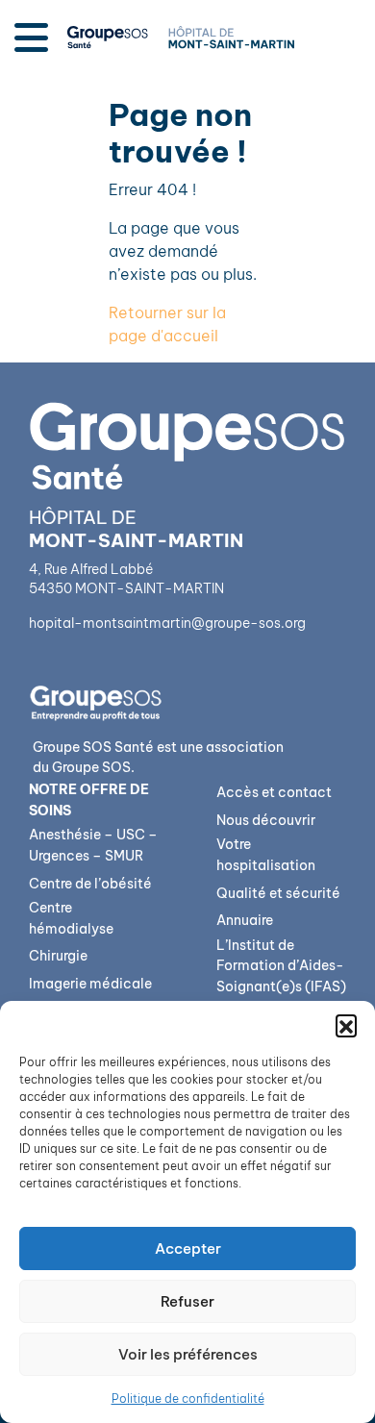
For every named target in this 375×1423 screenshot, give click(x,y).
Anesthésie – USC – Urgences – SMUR (93, 845)
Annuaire (244, 920)
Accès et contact (274, 792)
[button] (346, 1025)
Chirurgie (58, 955)
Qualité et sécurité (278, 893)
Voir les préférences (188, 1354)
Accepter (188, 1248)
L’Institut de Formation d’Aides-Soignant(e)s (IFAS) (281, 965)
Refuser (187, 1301)
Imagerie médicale (90, 983)
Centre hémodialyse (71, 918)
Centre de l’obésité (90, 883)
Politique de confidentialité (188, 1398)
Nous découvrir (265, 820)
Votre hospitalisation (265, 855)
